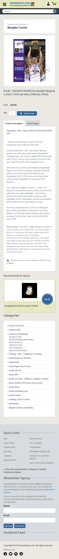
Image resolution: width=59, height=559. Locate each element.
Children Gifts (14, 330)
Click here (14, 260)
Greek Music (13, 387)
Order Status (9, 443)
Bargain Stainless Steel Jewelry (21, 340)
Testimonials (35, 447)
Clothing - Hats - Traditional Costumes (25, 354)
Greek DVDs (13, 362)
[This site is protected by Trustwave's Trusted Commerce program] (29, 471)
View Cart (54, 4)
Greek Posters (14, 395)
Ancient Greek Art (16, 326)
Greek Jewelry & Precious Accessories (25, 383)
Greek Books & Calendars (19, 358)
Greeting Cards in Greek (19, 399)
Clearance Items (15, 345)
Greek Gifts (13, 374)
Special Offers (10, 460)
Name (7, 506)
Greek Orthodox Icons (18, 391)
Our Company (36, 443)
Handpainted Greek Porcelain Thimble (21, 306)
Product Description (14, 123)
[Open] (3, 4)
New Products (36, 439)
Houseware (13, 403)
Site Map (7, 451)
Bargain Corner (15, 337)
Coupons (8, 456)
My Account (48, 3)
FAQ (5, 439)
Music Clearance (15, 348)
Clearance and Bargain (18, 334)
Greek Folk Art (14, 370)
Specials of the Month (18, 350)
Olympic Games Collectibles (20, 408)
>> (17, 24)
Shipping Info (9, 447)
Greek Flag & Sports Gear (19, 366)
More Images (33, 123)
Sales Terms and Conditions (42, 463)
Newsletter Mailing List (40, 451)
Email (6, 515)
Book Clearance (15, 342)
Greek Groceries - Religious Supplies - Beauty (28, 379)
